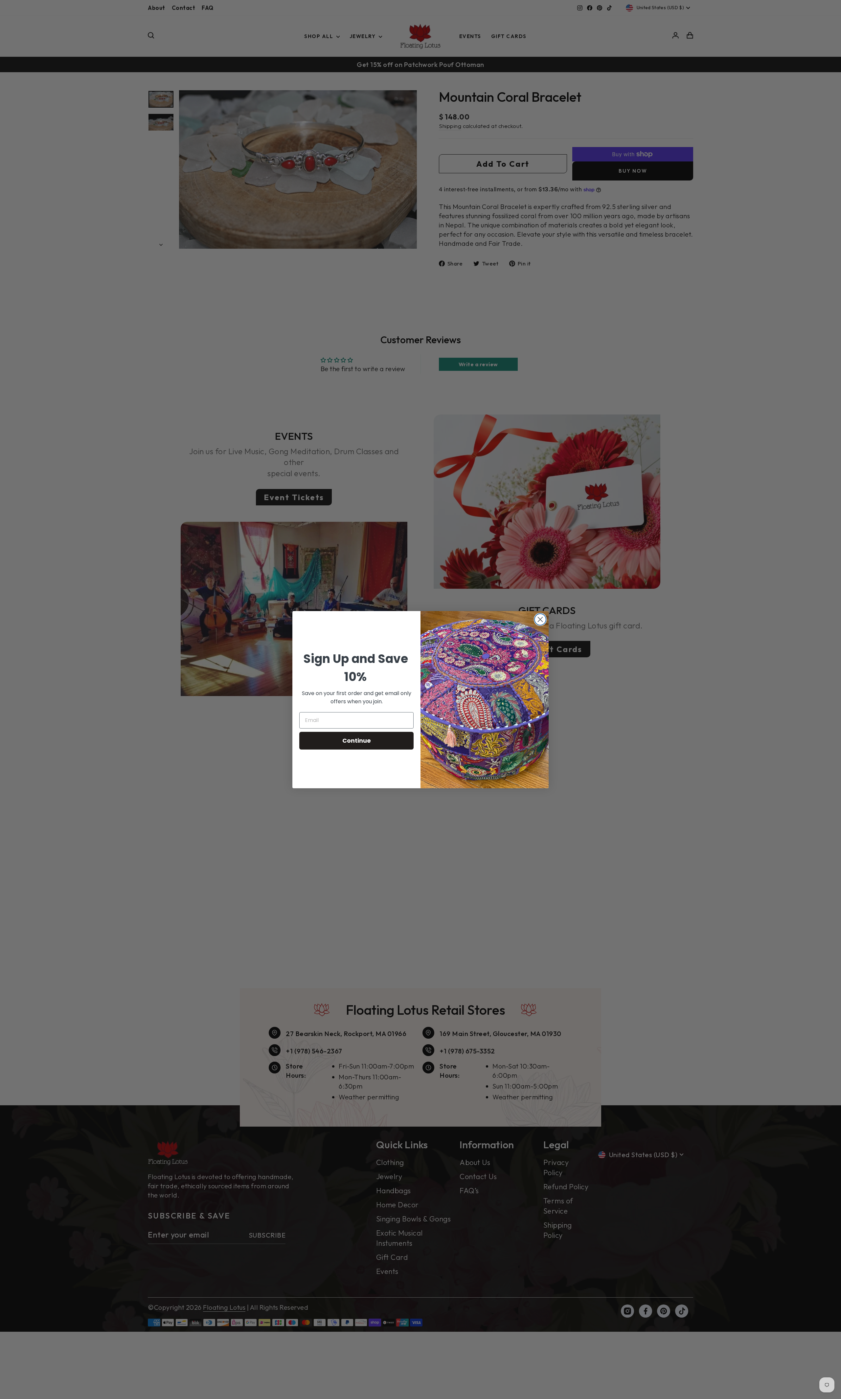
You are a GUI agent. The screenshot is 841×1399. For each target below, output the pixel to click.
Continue (356, 740)
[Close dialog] (540, 619)
